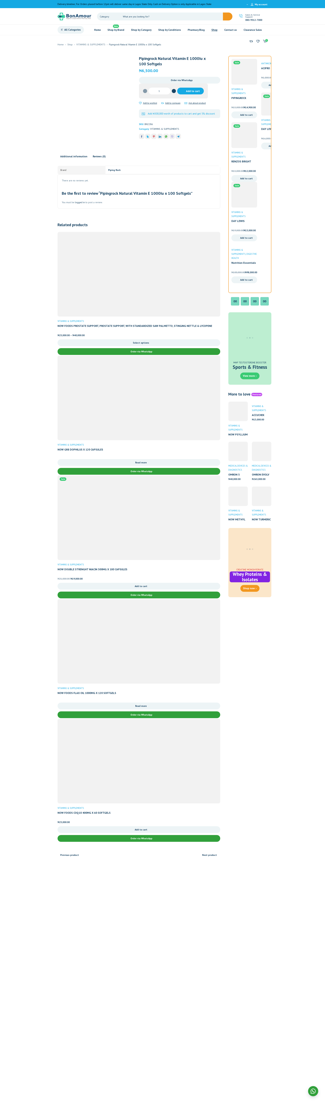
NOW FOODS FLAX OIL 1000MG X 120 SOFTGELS (87, 693)
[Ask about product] (186, 103)
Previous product (69, 855)
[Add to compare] (162, 103)
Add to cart (193, 91)
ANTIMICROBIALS (269, 63)
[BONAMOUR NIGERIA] (74, 16)
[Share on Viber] (172, 136)
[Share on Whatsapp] (166, 136)
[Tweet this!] (147, 136)
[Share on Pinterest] (154, 136)
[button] (179, 80)
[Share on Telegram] (178, 136)
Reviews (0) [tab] (99, 156)
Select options (141, 342)
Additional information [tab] (73, 156)
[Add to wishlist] (140, 103)
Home (61, 44)
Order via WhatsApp (182, 80)
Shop (70, 44)
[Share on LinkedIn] (160, 136)
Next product (209, 855)
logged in (80, 202)
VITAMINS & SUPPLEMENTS (90, 44)
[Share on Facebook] (141, 136)
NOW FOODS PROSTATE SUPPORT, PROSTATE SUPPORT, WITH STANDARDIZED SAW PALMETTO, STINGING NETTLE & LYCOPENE (135, 326)
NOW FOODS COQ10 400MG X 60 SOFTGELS (84, 812)
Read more (141, 462)
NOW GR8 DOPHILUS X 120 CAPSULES (80, 449)
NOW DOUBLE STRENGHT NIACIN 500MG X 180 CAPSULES (92, 569)
